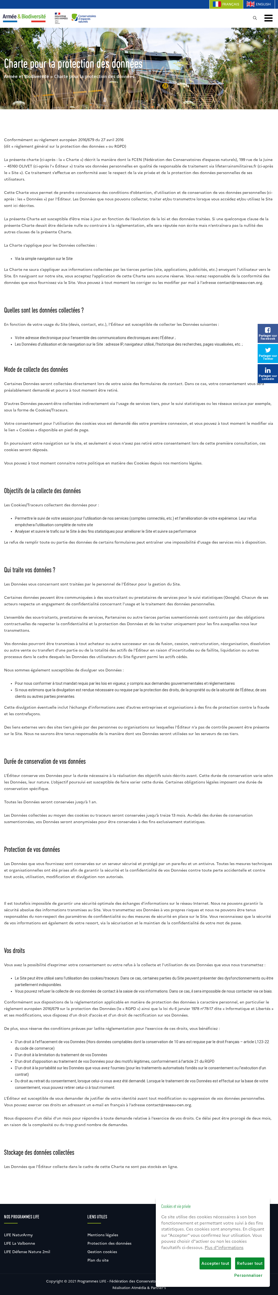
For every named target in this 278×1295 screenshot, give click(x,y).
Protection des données (109, 1243)
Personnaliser (248, 1275)
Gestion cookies (102, 1251)
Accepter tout (215, 1263)
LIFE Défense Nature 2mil (27, 1251)
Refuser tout (250, 1263)
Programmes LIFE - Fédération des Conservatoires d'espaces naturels (136, 1281)
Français (230, 4)
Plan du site (98, 1260)
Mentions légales (102, 1234)
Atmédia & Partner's (148, 1287)
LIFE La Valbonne (19, 1243)
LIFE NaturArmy (18, 1234)
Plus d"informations (224, 1247)
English (263, 4)
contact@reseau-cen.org (239, 282)
